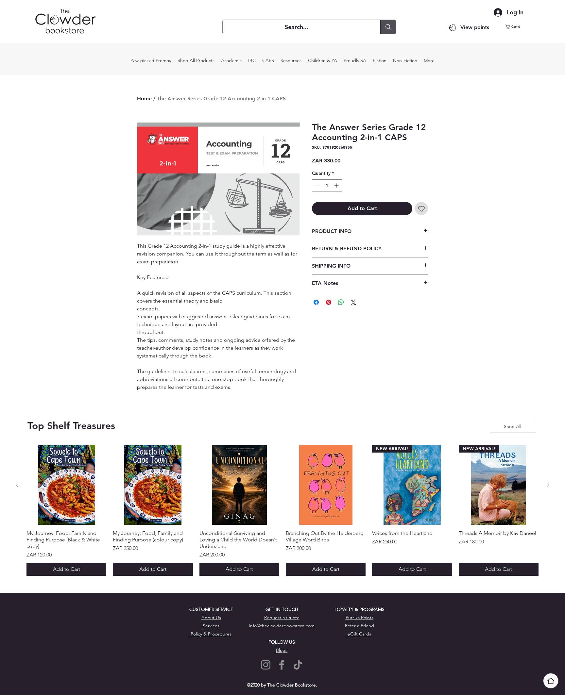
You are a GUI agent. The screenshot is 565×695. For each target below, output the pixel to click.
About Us (211, 618)
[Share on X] (353, 302)
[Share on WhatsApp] (341, 302)
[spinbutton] (327, 185)
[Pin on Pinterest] (329, 302)
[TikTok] (297, 664)
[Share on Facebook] (316, 302)
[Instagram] (265, 664)
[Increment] (337, 185)
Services (211, 626)
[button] (516, 27)
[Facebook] (281, 664)
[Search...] (388, 27)
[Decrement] (317, 185)
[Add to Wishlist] (421, 208)
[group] (282, 510)
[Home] (550, 680)
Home (144, 98)
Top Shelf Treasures (71, 426)
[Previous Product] (17, 484)
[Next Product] (548, 484)
